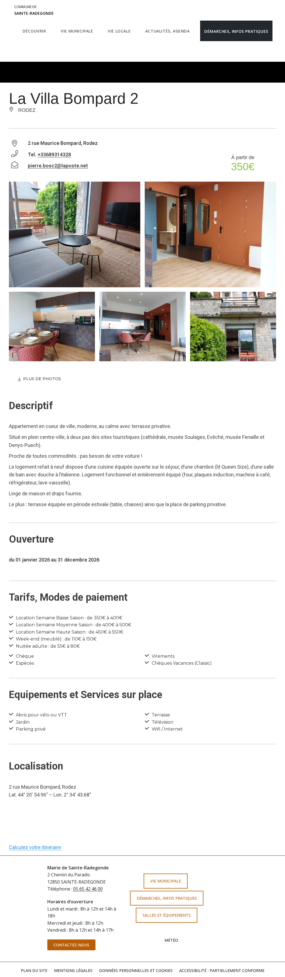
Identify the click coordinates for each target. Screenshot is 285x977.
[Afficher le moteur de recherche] (24, 51)
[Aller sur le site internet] (246, 885)
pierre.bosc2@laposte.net (58, 166)
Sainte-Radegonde (34, 10)
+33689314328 (54, 154)
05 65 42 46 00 (88, 889)
